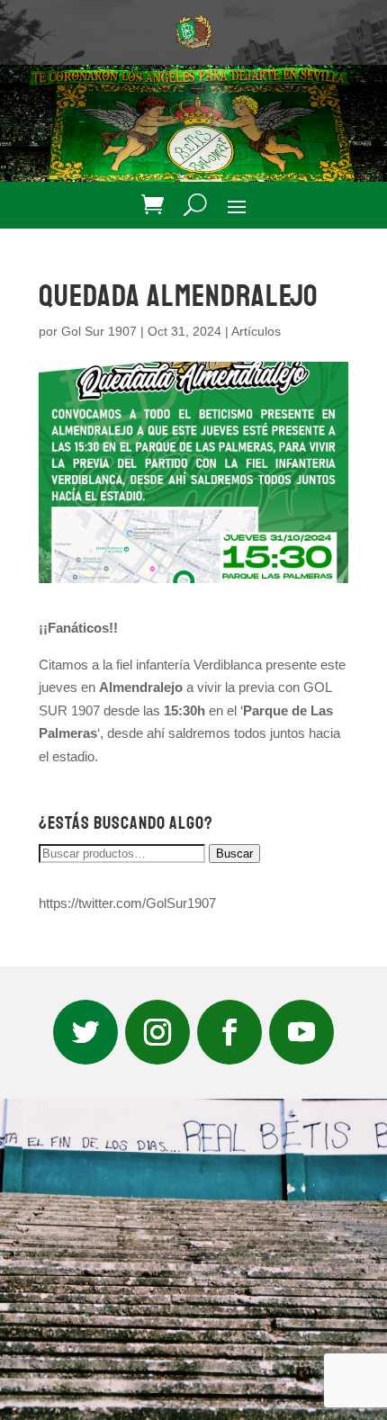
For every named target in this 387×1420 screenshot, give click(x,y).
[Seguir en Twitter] (85, 1032)
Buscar (234, 853)
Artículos (256, 331)
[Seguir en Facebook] (229, 1032)
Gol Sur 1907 (99, 331)
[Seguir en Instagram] (157, 1032)
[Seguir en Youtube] (301, 1032)
